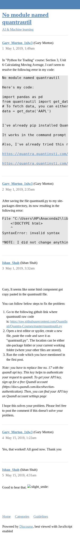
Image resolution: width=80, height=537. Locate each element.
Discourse (26, 526)
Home (6, 516)
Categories (22, 516)
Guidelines (40, 516)
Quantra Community (16, 4)
